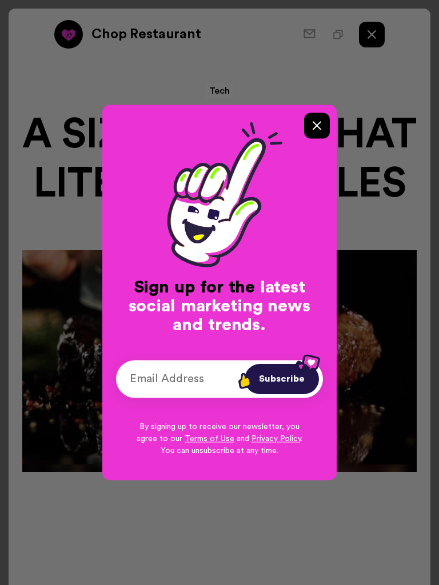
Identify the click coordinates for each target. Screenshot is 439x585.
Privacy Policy (276, 439)
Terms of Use (209, 439)
